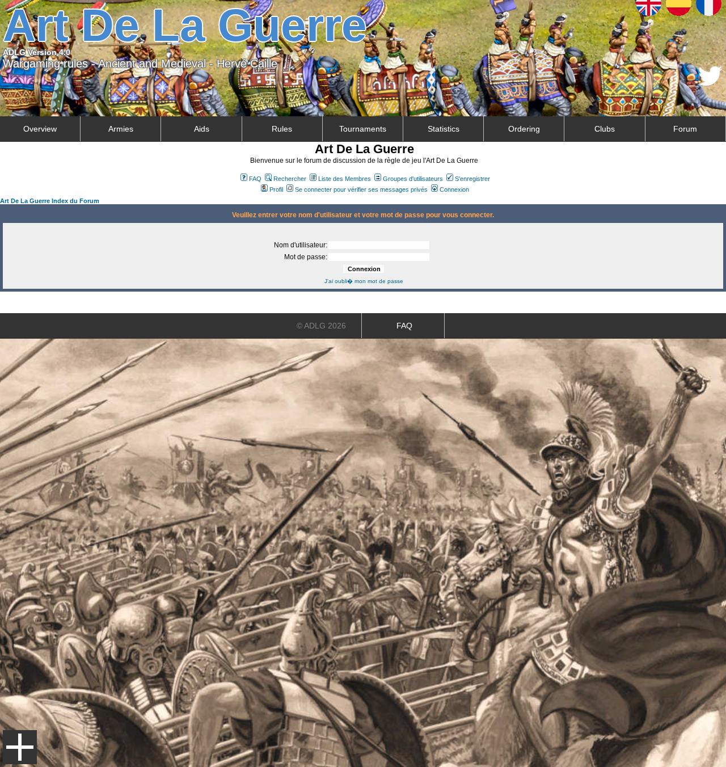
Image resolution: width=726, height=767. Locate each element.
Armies (120, 128)
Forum (685, 128)
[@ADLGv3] (710, 82)
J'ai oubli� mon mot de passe (363, 281)
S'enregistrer (472, 178)
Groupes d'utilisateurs (413, 178)
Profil (276, 189)
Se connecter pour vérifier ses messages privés (361, 189)
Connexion (454, 189)
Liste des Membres (344, 178)
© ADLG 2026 (321, 325)
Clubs (604, 128)
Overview (40, 128)
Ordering (524, 128)
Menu (20, 747)
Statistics (443, 128)
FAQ (255, 178)
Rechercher (289, 178)
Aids (201, 128)
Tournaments (362, 128)
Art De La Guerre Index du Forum (49, 200)
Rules (282, 128)
